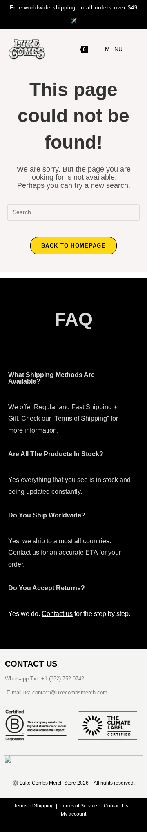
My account (73, 814)
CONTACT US (31, 663)
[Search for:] (130, 49)
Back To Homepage (73, 246)
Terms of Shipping (34, 806)
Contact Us (116, 806)
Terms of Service (78, 806)
